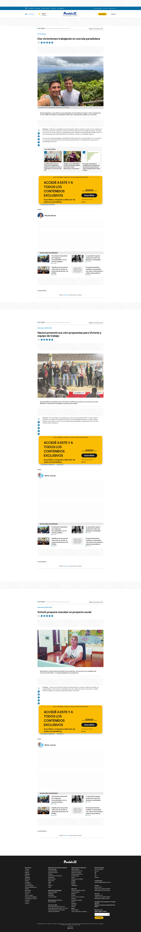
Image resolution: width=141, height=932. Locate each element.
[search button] (26, 8)
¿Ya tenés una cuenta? (87, 201)
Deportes (31, 8)
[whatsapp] (42, 42)
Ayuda (79, 924)
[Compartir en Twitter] (47, 42)
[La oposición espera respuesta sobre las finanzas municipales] (77, 258)
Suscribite (102, 14)
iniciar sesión (66, 295)
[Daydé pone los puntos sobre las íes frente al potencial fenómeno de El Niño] (43, 270)
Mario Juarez (50, 476)
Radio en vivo (112, 8)
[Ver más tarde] (39, 42)
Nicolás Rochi (50, 215)
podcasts (53, 8)
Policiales (37, 8)
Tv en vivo (105, 8)
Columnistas (60, 8)
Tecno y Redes (45, 8)
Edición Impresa (98, 8)
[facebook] (44, 42)
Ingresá (113, 14)
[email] (49, 42)
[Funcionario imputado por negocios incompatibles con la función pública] (43, 258)
